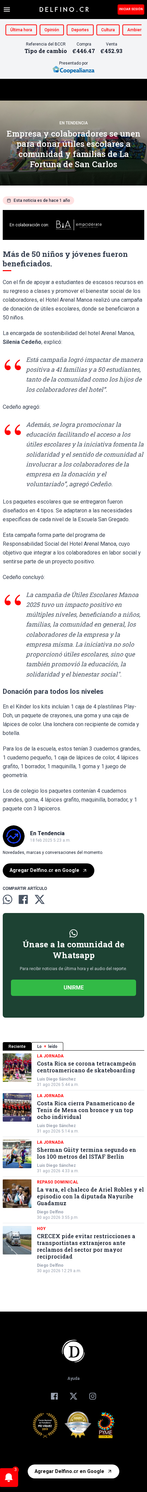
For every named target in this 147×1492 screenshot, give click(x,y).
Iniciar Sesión (131, 9)
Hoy (41, 1228)
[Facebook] (54, 1396)
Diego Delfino (50, 1212)
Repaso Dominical (57, 1182)
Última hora (21, 30)
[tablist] (73, 1046)
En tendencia (73, 123)
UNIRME (74, 987)
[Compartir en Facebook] (23, 899)
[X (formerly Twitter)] (73, 1396)
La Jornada (50, 1056)
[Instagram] (93, 1396)
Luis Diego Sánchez (56, 1079)
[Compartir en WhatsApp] (7, 899)
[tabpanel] (73, 1163)
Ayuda (73, 1378)
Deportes (80, 30)
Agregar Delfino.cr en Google (44, 870)
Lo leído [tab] (47, 1046)
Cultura (108, 30)
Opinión (51, 30)
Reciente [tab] (17, 1046)
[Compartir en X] (39, 899)
